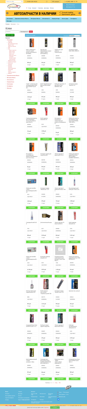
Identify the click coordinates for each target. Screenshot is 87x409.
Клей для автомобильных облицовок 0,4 (73, 326)
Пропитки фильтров (12, 68)
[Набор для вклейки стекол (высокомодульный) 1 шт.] (32, 181)
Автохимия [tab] (10, 18)
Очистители (10, 63)
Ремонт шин (11, 54)
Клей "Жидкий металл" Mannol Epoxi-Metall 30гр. (46, 85)
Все (60, 382)
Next (80, 13)
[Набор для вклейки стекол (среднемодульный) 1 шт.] (32, 250)
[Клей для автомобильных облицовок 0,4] (74, 318)
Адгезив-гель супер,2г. (74, 290)
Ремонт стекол (12, 52)
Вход (67, 4)
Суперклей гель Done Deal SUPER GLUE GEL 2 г (74, 360)
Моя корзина (69, 6)
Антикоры (10, 41)
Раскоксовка (10, 69)
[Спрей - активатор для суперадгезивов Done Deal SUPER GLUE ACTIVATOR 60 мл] (32, 77)
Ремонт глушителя (12, 50)
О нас (29, 8)
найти (31, 31)
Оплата (52, 8)
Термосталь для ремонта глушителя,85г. (59, 51)
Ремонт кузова (12, 51)
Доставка (46, 8)
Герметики (10, 42)
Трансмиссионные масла (52, 397)
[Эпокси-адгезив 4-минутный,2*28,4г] (60, 318)
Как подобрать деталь (10, 395)
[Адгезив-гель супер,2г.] (74, 284)
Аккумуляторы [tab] (56, 18)
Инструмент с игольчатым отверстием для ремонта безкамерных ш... (60, 121)
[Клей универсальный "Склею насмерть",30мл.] (32, 352)
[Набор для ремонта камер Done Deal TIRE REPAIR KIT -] (74, 250)
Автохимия (13, 24)
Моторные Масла (11, 77)
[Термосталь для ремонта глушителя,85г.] (60, 43)
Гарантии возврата (9, 397)
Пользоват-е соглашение (23, 397)
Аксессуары (10, 83)
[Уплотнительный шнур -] (46, 216)
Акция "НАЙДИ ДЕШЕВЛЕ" (24, 399)
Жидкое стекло (11, 45)
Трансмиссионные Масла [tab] (21, 18)
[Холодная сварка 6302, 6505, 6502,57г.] (74, 43)
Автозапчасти (46, 18)
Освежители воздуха (12, 61)
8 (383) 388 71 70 (71, 1)
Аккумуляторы (10, 81)
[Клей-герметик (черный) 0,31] (46, 111)
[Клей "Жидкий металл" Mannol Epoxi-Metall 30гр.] (46, 77)
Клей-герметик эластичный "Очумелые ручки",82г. (46, 292)
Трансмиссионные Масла (13, 75)
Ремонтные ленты (12, 55)
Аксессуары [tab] (65, 18)
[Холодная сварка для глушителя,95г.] (46, 147)
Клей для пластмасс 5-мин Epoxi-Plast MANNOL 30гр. (60, 85)
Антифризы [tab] (73, 18)
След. (56, 382)
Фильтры (9, 21)
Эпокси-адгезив (12, 59)
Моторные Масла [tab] (35, 18)
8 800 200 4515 (32, 1)
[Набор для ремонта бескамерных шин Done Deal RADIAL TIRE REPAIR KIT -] (74, 111)
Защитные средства (12, 46)
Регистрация (72, 4)
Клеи (9, 48)
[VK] (58, 399)
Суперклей (11, 56)
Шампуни (10, 73)
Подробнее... (47, 407)
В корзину (32, 69)
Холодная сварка (12, 57)
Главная (7, 24)
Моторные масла (50, 394)
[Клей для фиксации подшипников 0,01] (32, 284)
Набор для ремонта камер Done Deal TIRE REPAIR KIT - (74, 258)
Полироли (10, 64)
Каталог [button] (34, 8)
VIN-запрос (55, 1)
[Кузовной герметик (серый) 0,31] (46, 250)
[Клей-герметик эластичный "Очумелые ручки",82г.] (46, 284)
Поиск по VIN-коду (34, 394)
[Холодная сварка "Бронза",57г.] (74, 77)
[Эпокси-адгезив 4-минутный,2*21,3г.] (60, 147)
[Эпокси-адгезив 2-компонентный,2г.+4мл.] (60, 181)
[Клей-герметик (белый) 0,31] (74, 216)
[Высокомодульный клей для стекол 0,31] (74, 181)
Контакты (40, 8)
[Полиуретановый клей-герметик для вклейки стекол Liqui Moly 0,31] (60, 250)
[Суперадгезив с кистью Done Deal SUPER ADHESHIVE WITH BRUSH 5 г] (46, 352)
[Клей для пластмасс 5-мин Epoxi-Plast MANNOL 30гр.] (60, 77)
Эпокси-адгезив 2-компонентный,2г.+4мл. (60, 189)
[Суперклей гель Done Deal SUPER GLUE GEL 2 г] (74, 352)
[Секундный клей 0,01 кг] (32, 216)
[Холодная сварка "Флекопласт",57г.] (46, 181)
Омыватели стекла (11, 60)
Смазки (9, 70)
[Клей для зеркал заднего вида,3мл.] (46, 318)
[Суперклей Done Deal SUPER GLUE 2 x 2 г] (32, 318)
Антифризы (10, 86)
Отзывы (7, 399)
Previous (7, 13)
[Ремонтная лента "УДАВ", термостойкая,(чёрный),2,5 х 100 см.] (60, 352)
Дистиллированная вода (13, 43)
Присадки (10, 65)
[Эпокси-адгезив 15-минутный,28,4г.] (60, 216)
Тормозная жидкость (12, 72)
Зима (9, 47)
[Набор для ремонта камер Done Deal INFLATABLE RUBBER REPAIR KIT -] (74, 147)
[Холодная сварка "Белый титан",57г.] (60, 284)
